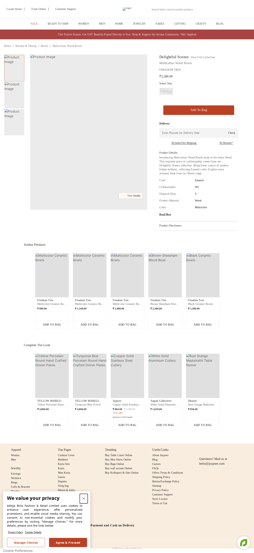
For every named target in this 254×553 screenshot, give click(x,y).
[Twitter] (217, 450)
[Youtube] (224, 449)
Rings (14, 482)
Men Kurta (64, 472)
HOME (119, 23)
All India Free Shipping (183, 142)
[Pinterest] (232, 449)
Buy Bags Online (114, 463)
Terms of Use (159, 503)
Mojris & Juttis (66, 490)
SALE (34, 23)
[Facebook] (209, 449)
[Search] (198, 9)
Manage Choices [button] (26, 542)
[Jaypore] (127, 9)
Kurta (61, 468)
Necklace (16, 478)
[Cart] (227, 9)
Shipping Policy (161, 477)
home (7, 45)
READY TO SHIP (58, 23)
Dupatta (62, 481)
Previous (32, 277)
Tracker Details (33, 532)
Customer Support (162, 494)
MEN (102, 23)
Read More (165, 214)
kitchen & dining (25, 45)
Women (15, 455)
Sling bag (63, 485)
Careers (156, 463)
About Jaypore (160, 455)
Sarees (61, 477)
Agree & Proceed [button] (68, 542)
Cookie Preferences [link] (18, 551)
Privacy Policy (15, 532)
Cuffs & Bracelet (20, 486)
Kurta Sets (64, 463)
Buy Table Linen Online (118, 455)
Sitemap (156, 485)
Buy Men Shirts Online (118, 459)
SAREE (160, 23)
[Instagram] (201, 449)
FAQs (155, 468)
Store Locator (160, 498)
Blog (155, 459)
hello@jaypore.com (212, 463)
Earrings (15, 473)
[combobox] (174, 9)
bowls (44, 45)
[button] (208, 9)
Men (13, 459)
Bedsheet (63, 459)
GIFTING (180, 23)
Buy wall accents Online (118, 468)
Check (231, 132)
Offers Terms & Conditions (167, 472)
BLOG (220, 23)
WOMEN (83, 23)
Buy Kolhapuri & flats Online (122, 472)
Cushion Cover (66, 455)
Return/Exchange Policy (165, 481)
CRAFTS (201, 23)
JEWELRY (139, 23)
